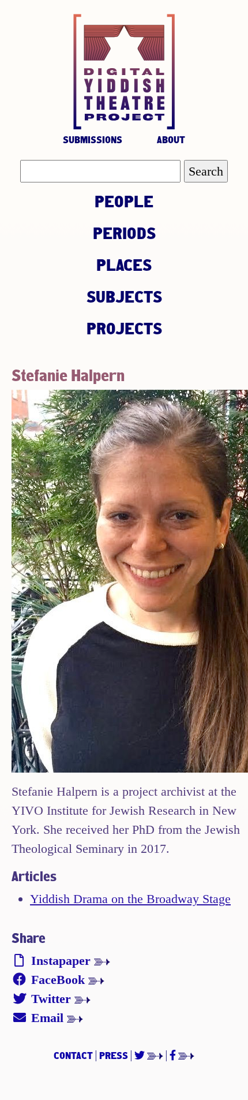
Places (124, 264)
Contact (73, 1055)
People (124, 201)
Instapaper (61, 960)
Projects (124, 328)
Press (113, 1055)
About (171, 139)
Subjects (124, 296)
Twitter (51, 998)
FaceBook (58, 979)
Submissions (92, 139)
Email (47, 1017)
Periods (124, 233)
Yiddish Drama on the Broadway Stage (130, 899)
